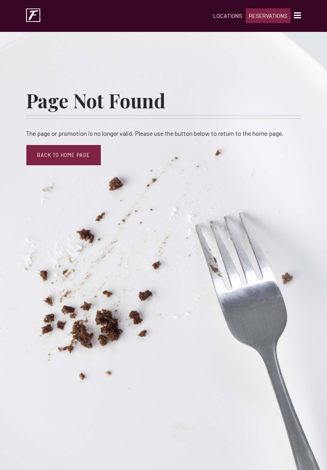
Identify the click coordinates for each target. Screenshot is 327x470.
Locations (227, 15)
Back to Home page (63, 155)
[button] (296, 16)
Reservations (268, 15)
